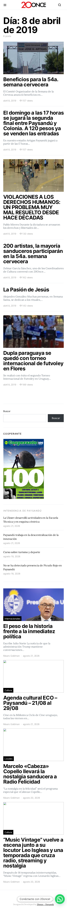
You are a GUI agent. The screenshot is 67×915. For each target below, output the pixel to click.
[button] (60, 899)
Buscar (6, 411)
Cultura (8, 690)
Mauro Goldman (11, 655)
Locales (9, 758)
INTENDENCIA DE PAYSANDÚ (22, 510)
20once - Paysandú (45, 904)
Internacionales (12, 618)
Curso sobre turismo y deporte (21, 552)
